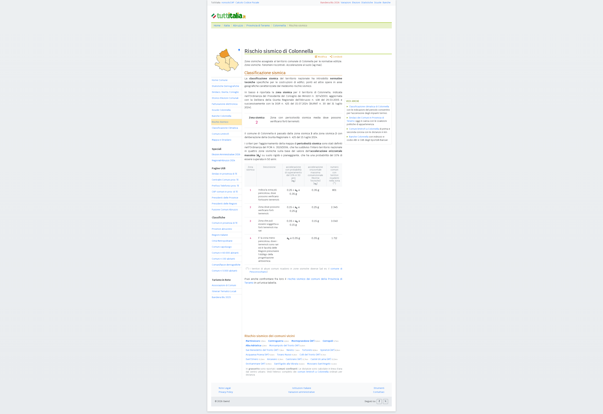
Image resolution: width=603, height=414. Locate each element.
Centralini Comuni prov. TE (225, 179)
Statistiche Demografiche (225, 86)
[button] (379, 401)
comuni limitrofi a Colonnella (313, 371)
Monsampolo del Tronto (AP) (287, 345)
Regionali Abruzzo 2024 (223, 160)
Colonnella (279, 25)
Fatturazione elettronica (224, 104)
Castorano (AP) (297, 359)
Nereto (293, 350)
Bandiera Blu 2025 (221, 297)
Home (217, 25)
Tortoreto (310, 350)
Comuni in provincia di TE (225, 223)
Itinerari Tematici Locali (224, 291)
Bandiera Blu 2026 (330, 2)
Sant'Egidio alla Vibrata (289, 363)
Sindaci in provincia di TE (224, 173)
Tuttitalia (215, 2)
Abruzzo (238, 25)
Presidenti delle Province (225, 197)
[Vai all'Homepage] (229, 15)
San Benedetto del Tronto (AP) (265, 350)
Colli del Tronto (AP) (313, 354)
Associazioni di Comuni (224, 285)
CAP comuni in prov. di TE (225, 191)
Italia (227, 25)
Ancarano (275, 359)
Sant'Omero (255, 359)
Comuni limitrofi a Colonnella (364, 128)
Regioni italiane (220, 234)
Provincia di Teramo (258, 25)
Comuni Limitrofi (220, 133)
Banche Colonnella (221, 116)
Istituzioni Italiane (301, 388)
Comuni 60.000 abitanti (225, 252)
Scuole (377, 2)
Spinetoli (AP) (330, 350)
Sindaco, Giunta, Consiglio (225, 92)
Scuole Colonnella (221, 110)
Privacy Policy (226, 392)
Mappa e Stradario (221, 139)
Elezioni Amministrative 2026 (226, 154)
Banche (387, 2)
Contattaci (378, 392)
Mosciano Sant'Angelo (322, 363)
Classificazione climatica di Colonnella (369, 106)
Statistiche (367, 2)
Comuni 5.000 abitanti (224, 270)
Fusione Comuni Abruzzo (225, 209)
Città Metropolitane (222, 240)
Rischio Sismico (220, 122)
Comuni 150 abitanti (223, 258)
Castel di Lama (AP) (324, 359)
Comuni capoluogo (222, 246)
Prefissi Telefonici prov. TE (225, 185)
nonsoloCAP (228, 2)
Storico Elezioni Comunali (225, 98)
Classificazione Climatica (225, 127)
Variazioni (346, 2)
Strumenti (379, 388)
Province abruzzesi (222, 229)
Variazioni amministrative (301, 392)
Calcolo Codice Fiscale (247, 2)
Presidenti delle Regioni (224, 203)
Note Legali (225, 388)
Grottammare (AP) (259, 363)
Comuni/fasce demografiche (226, 264)
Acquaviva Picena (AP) (260, 354)
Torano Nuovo (287, 354)
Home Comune (220, 80)
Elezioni (356, 2)
